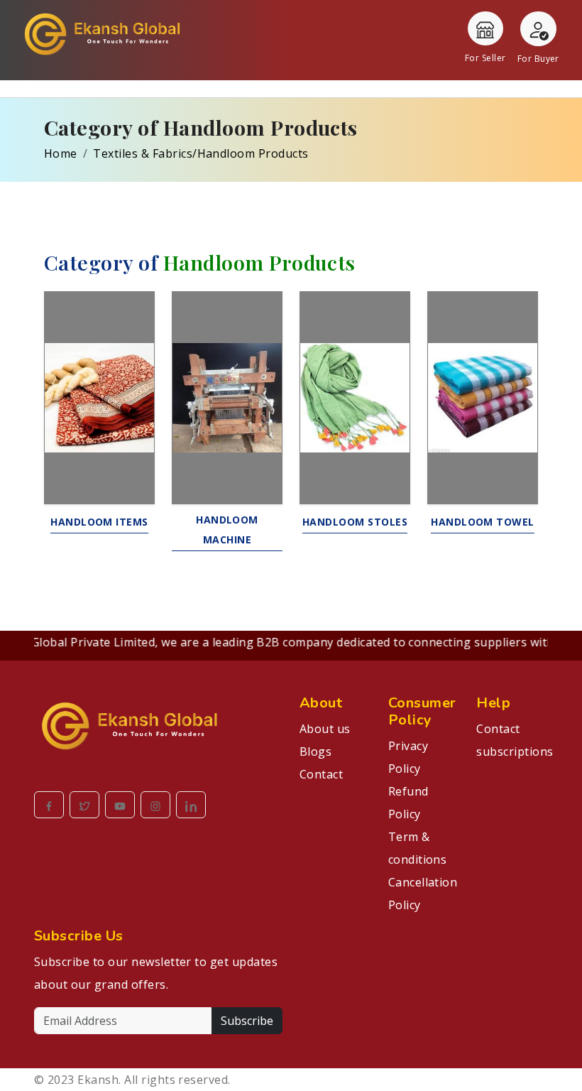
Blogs (315, 751)
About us (325, 729)
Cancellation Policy (423, 893)
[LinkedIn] (191, 804)
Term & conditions (417, 848)
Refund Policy (408, 802)
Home (60, 153)
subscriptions (512, 751)
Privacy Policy (408, 757)
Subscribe (247, 1020)
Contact (321, 774)
